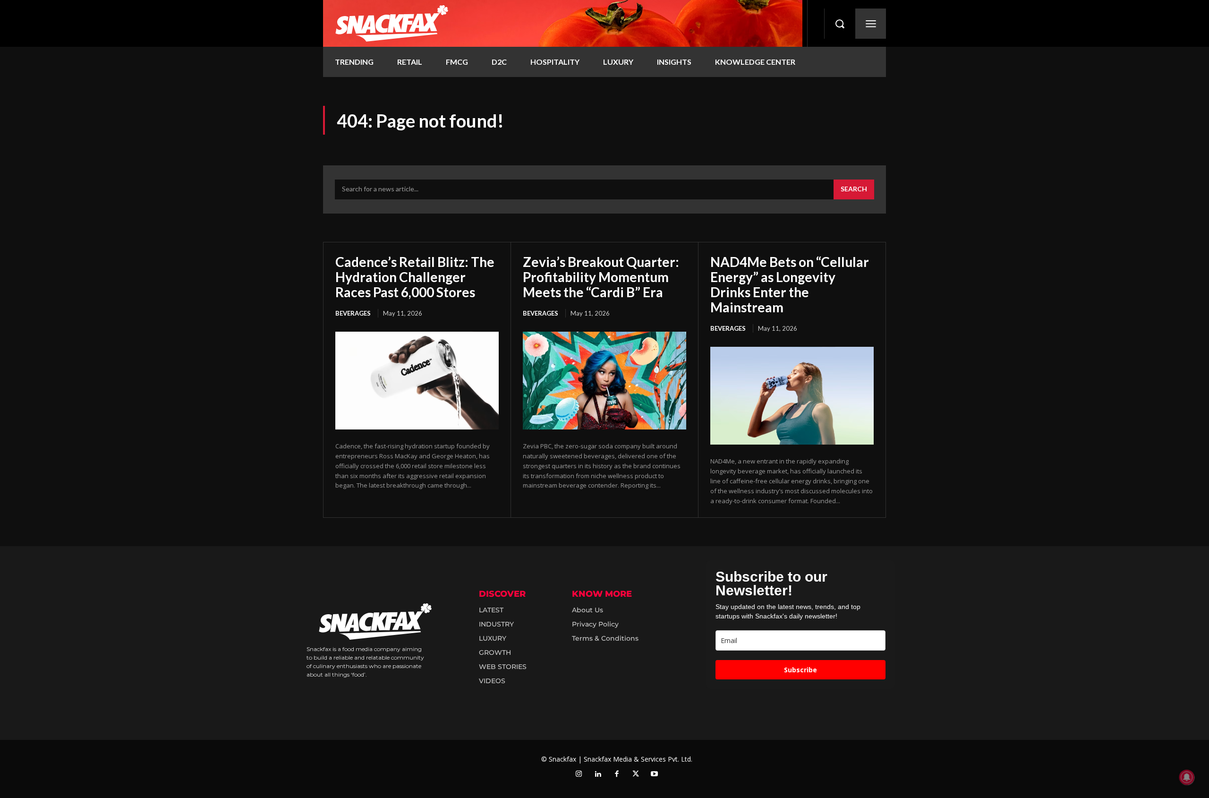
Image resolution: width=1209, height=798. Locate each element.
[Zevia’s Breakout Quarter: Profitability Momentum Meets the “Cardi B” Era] (604, 381)
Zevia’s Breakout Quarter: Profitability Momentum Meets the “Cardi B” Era (601, 277)
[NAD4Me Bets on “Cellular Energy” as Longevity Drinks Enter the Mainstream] (792, 396)
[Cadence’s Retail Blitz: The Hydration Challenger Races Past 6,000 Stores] (417, 381)
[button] (840, 24)
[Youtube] (654, 774)
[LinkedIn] (598, 774)
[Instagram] (579, 774)
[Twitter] (636, 774)
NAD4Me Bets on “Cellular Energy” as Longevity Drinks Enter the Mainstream (789, 285)
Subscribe (800, 669)
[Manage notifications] (1186, 777)
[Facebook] (617, 774)
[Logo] (562, 23)
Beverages (353, 313)
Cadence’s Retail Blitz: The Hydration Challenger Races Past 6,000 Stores (414, 277)
